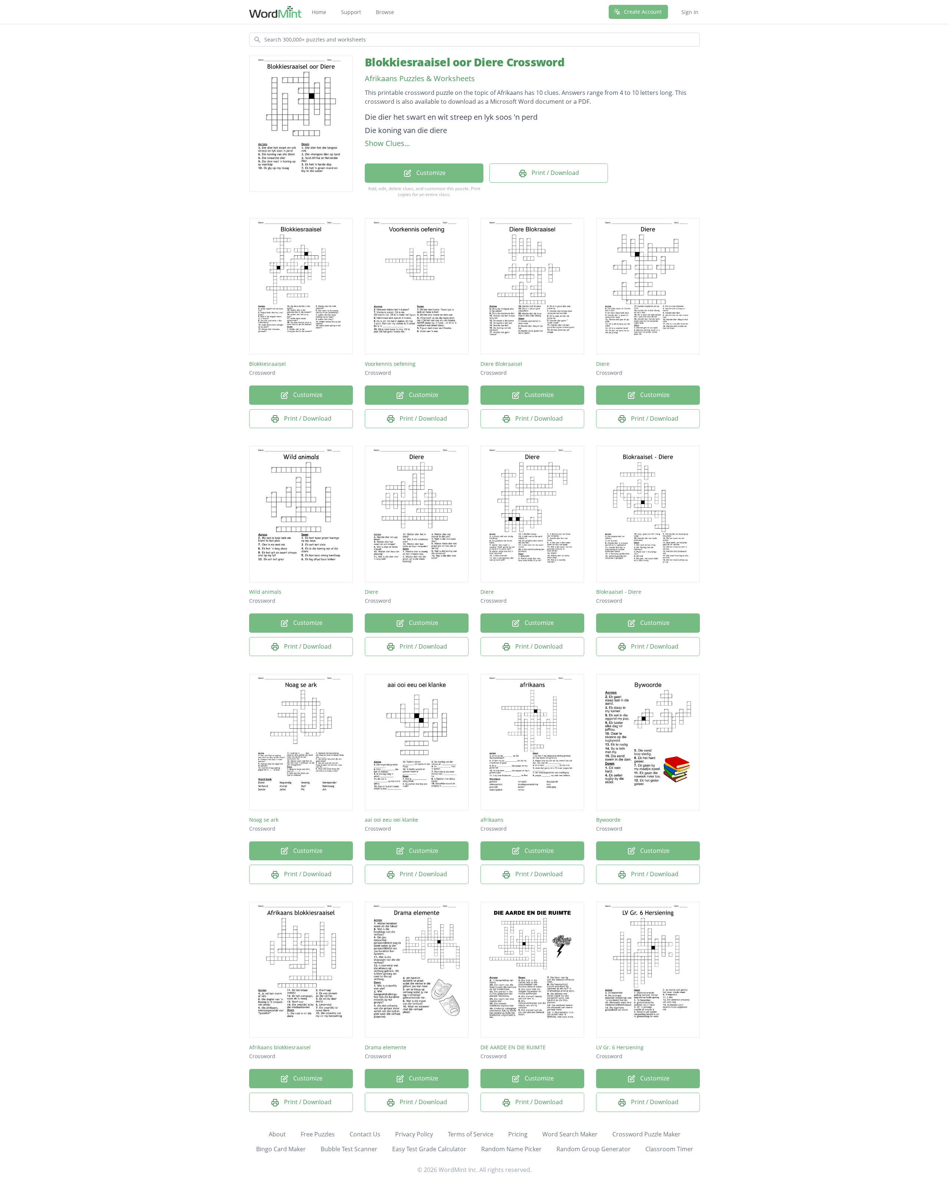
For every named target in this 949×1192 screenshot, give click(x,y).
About (277, 1134)
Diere (602, 363)
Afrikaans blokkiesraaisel (280, 1047)
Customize (430, 173)
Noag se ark (263, 819)
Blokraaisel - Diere (618, 591)
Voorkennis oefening (390, 363)
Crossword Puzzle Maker (646, 1134)
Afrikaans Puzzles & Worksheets (420, 78)
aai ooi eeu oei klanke (391, 819)
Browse (385, 12)
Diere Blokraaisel (501, 363)
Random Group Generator (593, 1149)
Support (351, 12)
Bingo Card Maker (281, 1149)
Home (319, 12)
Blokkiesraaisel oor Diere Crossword (464, 62)
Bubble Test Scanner (349, 1149)
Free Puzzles (318, 1134)
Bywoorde (608, 819)
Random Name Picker (511, 1149)
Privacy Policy (414, 1134)
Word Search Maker (570, 1134)
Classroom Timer (669, 1149)
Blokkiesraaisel (267, 363)
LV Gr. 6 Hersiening (620, 1047)
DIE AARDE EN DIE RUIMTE (513, 1047)
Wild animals (265, 591)
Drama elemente (385, 1047)
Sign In (689, 12)
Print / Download (554, 173)
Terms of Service (470, 1134)
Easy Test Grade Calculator (429, 1149)
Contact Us (365, 1134)
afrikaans (491, 819)
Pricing (518, 1134)
